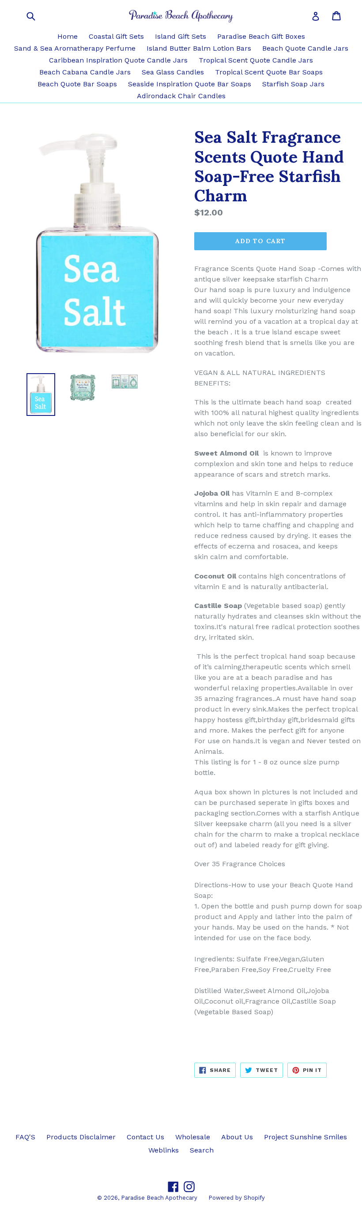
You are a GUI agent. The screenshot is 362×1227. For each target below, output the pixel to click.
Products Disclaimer (81, 1137)
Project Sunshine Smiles (305, 1137)
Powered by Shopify (236, 1197)
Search (202, 1150)
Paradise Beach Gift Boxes (261, 36)
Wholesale (192, 1137)
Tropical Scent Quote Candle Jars (256, 60)
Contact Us (145, 1137)
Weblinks (163, 1150)
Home (67, 36)
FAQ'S (25, 1137)
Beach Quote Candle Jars (305, 48)
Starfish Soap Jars (293, 84)
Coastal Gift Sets (116, 36)
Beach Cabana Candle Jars (85, 72)
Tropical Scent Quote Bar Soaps (269, 72)
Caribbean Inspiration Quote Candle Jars (118, 60)
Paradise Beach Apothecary (159, 1197)
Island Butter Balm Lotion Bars (199, 48)
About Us (237, 1137)
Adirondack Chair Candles (181, 96)
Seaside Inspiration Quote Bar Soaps (189, 84)
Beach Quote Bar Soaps (77, 84)
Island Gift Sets (180, 36)
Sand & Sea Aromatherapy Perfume (75, 48)
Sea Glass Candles (173, 72)
